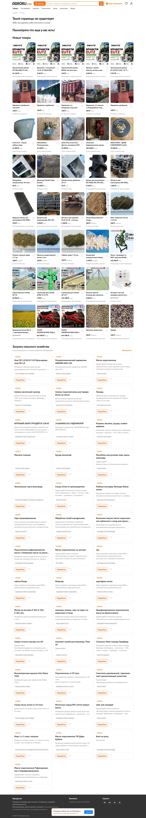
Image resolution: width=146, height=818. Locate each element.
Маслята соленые (22, 455)
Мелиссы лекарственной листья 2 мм (46, 256)
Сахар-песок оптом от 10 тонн (28, 704)
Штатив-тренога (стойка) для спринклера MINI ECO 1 (95, 293)
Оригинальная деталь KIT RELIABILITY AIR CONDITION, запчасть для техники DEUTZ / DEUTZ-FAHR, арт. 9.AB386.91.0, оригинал (21, 69)
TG (115, 803)
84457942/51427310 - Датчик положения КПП (70, 144)
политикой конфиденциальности (65, 813)
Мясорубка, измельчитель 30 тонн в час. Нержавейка (22, 181)
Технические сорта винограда (28, 486)
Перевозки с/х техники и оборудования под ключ (95, 106)
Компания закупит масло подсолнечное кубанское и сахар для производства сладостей (113, 521)
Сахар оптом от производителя (70, 486)
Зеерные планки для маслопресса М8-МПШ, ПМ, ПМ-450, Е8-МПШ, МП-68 (21, 219)
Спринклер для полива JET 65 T (70, 293)
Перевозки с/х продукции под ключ (69, 106)
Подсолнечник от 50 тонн (67, 673)
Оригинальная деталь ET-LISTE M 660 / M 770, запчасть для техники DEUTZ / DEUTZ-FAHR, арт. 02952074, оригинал (120, 69)
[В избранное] (33, 69)
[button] (101, 3)
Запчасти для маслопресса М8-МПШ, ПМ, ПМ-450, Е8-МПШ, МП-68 (119, 181)
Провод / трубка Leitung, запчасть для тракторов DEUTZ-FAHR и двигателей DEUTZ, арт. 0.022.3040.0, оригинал (95, 69)
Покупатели (46, 8)
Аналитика (64, 8)
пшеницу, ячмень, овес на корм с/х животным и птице (71, 611)
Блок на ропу (102, 736)
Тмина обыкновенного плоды (94, 219)
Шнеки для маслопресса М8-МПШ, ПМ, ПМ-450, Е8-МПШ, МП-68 (95, 181)
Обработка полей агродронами (70, 518)
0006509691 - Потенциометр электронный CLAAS (44, 144)
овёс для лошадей (104, 704)
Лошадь (99, 392)
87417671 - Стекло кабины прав (20, 144)
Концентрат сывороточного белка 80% (94, 256)
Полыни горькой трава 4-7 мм (21, 256)
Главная (15, 13)
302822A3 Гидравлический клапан (95, 144)
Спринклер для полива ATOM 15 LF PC (45, 293)
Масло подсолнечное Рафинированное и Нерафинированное (31, 769)
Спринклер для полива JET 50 (21, 293)
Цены (55, 8)
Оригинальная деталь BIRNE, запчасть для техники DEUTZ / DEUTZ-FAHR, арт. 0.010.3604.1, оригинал (70, 69)
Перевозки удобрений (45, 105)
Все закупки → (127, 350)
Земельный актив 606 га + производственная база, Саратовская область (22, 331)
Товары (15, 8)
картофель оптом (104, 581)
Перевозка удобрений (119, 105)
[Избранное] (126, 3)
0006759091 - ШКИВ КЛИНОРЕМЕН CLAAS (119, 144)
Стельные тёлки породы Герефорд (112, 641)
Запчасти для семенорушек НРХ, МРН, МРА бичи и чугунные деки (46, 219)
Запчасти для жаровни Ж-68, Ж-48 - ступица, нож (70, 219)
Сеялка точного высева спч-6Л (28, 641)
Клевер (113, 330)
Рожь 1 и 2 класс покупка (26, 736)
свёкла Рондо (20, 581)
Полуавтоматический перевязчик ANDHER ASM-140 (71, 362)
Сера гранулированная (25, 518)
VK (105, 803)
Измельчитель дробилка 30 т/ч (70, 181)
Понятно (88, 812)
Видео (73, 8)
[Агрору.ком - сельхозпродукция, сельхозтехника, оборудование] (22, 3)
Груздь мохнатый (63, 455)
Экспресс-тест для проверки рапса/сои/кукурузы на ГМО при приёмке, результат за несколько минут (119, 293)
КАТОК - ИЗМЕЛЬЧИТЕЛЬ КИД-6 (46, 331)
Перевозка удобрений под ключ (21, 106)
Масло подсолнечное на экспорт (70, 549)
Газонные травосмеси (94, 330)
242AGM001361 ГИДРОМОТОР (69, 423)
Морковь (59, 581)
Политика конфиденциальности (35, 809)
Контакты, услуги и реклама (79, 802)
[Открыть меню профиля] (131, 3)
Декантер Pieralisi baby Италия (46, 181)
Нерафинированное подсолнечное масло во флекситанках (112, 611)
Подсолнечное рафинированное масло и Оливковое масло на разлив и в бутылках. (31, 552)
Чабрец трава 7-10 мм (69, 255)
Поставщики (25, 8)
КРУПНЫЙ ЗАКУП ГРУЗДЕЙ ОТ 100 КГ (31, 423)
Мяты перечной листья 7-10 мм (119, 219)
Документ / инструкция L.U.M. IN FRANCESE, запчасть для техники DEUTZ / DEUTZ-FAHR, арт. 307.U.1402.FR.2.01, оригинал (46, 69)
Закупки (36, 8)
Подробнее (20, 380)
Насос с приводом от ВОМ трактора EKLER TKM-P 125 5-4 (119, 256)
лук (97, 549)
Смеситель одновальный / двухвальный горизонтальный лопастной (113, 674)
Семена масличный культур (27, 392)
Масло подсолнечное (106, 360)
